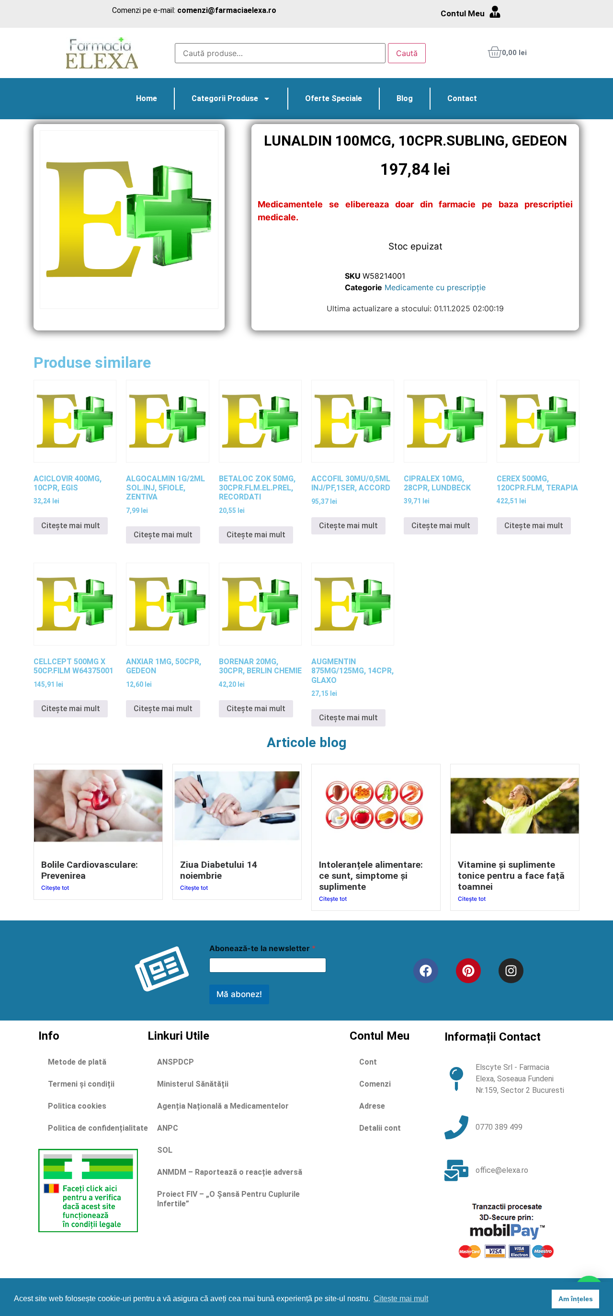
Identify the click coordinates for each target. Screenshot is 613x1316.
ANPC (167, 1128)
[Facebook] (425, 970)
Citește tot (55, 887)
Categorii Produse (225, 98)
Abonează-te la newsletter (262, 948)
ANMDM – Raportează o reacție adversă (229, 1172)
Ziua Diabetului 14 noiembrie (218, 870)
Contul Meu (463, 13)
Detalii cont (380, 1128)
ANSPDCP (175, 1061)
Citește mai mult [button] (401, 1298)
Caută (407, 53)
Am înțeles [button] (575, 1299)
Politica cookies (77, 1106)
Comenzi (375, 1084)
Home (146, 98)
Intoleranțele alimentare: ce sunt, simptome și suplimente (371, 875)
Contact (462, 98)
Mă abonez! (239, 994)
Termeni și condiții (81, 1084)
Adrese (372, 1106)
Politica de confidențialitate (98, 1128)
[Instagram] (511, 970)
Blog (405, 98)
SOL (164, 1150)
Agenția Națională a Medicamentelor (223, 1106)
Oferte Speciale (333, 98)
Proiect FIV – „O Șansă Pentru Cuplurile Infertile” (228, 1199)
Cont (368, 1061)
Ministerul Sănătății (192, 1084)
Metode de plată (77, 1061)
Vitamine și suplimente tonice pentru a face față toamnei (511, 875)
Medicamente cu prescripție (435, 287)
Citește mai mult (70, 525)
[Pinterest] (468, 970)
